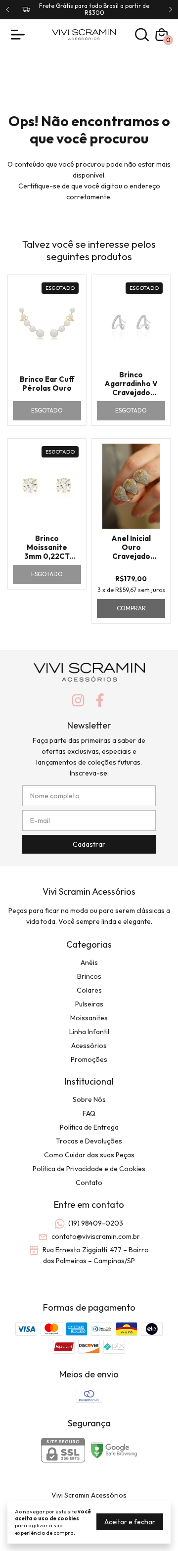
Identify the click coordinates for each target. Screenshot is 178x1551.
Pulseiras (89, 1004)
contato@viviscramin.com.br (95, 1236)
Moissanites (89, 1017)
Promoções (89, 1059)
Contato (89, 1182)
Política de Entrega (89, 1127)
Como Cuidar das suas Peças (89, 1154)
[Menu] (19, 34)
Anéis (89, 962)
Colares (89, 990)
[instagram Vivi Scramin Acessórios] (78, 700)
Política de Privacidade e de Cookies (89, 1168)
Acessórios (89, 1045)
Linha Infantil (89, 1031)
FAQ (89, 1113)
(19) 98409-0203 (95, 1223)
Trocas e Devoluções (89, 1141)
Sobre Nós (89, 1099)
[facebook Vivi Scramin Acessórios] (100, 700)
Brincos (89, 976)
